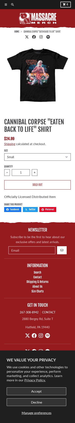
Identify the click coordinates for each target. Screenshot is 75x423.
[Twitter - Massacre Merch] (27, 37)
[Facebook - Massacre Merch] (34, 37)
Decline (36, 402)
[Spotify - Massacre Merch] (48, 37)
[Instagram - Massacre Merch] (41, 37)
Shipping (9, 144)
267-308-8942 (29, 312)
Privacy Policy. (35, 380)
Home (16, 31)
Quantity (8, 166)
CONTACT (48, 312)
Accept (36, 391)
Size (6, 150)
